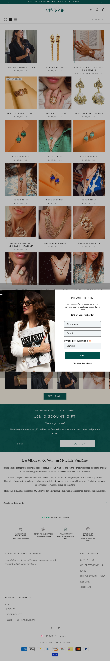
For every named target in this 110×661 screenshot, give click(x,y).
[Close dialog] (107, 293)
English (50, 636)
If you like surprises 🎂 (78, 340)
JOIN (82, 355)
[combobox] (48, 636)
